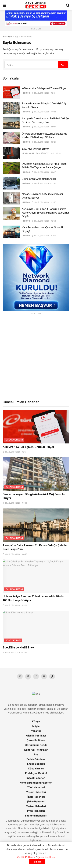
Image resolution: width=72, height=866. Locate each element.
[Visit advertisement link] (36, 277)
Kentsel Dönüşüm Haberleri (36, 782)
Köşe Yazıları (13, 640)
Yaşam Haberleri (36, 792)
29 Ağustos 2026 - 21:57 (44, 202)
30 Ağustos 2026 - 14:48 (44, 112)
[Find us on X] (28, 676)
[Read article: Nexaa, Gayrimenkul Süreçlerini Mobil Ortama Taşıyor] (11, 198)
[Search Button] (67, 5)
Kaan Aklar (28, 153)
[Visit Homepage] (36, 5)
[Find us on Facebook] (36, 676)
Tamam (37, 861)
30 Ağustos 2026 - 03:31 (44, 142)
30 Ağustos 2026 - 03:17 (44, 172)
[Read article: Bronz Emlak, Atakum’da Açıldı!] (11, 183)
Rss (36, 754)
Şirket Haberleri (36, 801)
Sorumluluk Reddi (36, 744)
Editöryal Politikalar (36, 749)
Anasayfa (7, 36)
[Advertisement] (36, 357)
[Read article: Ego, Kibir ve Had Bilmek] (11, 153)
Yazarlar (36, 730)
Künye (36, 721)
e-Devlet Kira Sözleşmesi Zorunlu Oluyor (44, 88)
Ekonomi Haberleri (36, 815)
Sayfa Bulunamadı (24, 36)
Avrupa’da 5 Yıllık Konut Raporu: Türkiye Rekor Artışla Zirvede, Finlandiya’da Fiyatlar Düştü (45, 212)
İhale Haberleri (36, 796)
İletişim (36, 726)
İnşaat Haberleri (36, 777)
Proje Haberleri (36, 810)
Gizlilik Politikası (36, 735)
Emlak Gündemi (14, 440)
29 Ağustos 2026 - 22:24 (44, 183)
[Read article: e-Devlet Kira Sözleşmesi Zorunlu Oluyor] (11, 92)
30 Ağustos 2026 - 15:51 (44, 93)
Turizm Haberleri (36, 806)
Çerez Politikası (36, 740)
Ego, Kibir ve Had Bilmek (35, 148)
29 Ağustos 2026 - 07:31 (44, 236)
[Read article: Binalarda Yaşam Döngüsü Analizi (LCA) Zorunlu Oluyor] (11, 108)
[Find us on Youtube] (44, 676)
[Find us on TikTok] (52, 676)
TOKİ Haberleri (36, 787)
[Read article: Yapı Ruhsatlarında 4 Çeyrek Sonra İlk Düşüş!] (11, 232)
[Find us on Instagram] (20, 676)
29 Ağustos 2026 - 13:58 (44, 221)
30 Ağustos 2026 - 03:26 (49, 153)
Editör (26, 93)
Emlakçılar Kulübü (36, 773)
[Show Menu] (4, 5)
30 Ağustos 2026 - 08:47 (44, 127)
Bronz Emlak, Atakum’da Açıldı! (39, 178)
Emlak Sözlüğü (36, 763)
